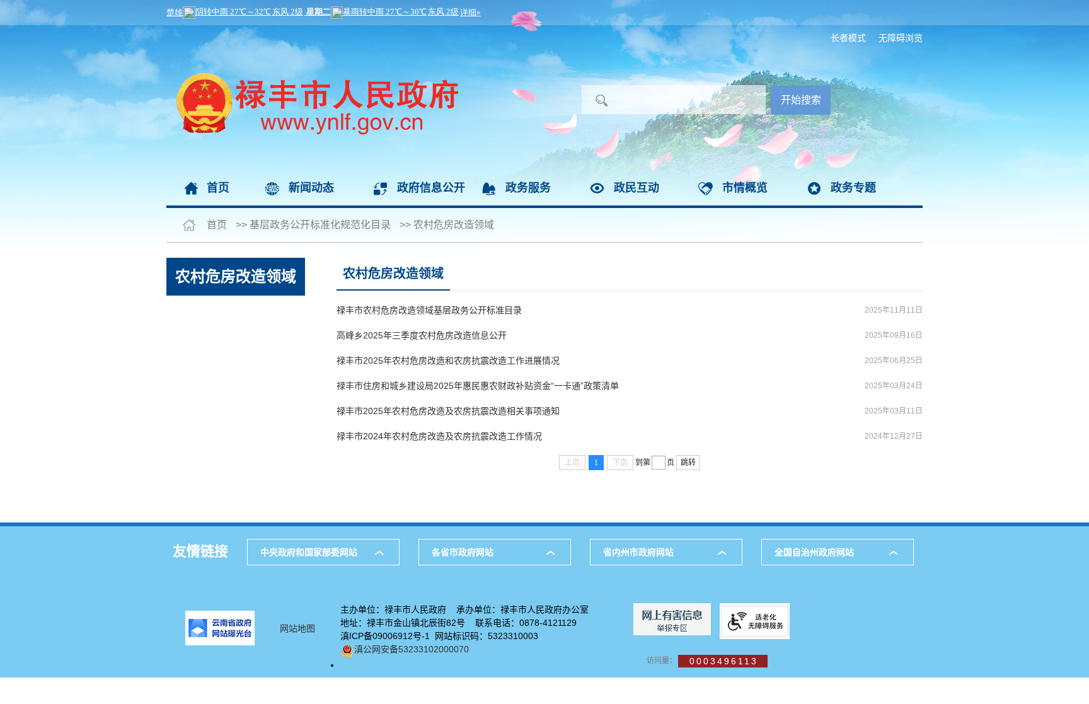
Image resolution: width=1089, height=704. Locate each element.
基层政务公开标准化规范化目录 (320, 224)
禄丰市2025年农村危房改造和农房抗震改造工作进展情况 (448, 360)
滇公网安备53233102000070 (411, 649)
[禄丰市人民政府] (312, 31)
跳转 (688, 462)
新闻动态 (311, 188)
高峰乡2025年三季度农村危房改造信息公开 (422, 335)
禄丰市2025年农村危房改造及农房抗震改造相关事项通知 (448, 411)
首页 (218, 188)
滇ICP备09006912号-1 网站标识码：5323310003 (439, 636)
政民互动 (636, 188)
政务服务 (528, 188)
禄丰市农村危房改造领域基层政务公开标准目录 (429, 310)
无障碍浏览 (901, 38)
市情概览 (745, 188)
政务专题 (853, 188)
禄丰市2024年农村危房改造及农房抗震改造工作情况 (439, 436)
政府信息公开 (431, 188)
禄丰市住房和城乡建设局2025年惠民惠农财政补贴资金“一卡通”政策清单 (478, 386)
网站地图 (297, 628)
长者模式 (848, 38)
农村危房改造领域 (453, 224)
